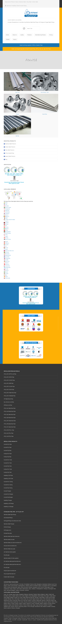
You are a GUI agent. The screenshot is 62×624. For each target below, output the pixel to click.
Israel (6, 249)
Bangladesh (8, 231)
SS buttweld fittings (8, 517)
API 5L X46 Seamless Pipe (10, 411)
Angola (6, 222)
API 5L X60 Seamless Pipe (10, 420)
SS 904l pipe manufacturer (10, 570)
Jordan (6, 273)
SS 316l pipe (6, 555)
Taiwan (6, 224)
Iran (6, 225)
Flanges (17, 114)
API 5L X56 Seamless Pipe (9, 417)
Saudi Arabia (8, 207)
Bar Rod (17, 135)
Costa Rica (7, 265)
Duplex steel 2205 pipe (9, 576)
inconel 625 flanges (8, 497)
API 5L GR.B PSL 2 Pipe (9, 430)
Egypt (6, 241)
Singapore (7, 208)
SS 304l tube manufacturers (10, 545)
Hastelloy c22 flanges (8, 506)
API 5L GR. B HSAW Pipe (9, 380)
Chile (6, 234)
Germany (7, 261)
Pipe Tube (17, 92)
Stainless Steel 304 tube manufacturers (13, 542)
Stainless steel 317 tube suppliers (11, 558)
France (6, 270)
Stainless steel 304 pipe (9, 539)
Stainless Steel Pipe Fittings (10, 514)
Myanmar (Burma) (9, 250)
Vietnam (7, 243)
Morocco (7, 264)
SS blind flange (7, 527)
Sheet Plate (44, 114)
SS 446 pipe (6, 567)
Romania (7, 253)
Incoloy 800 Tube (8, 469)
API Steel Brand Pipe (8, 398)
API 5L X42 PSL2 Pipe (8, 433)
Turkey (6, 237)
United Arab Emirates (10, 219)
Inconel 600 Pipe (8, 444)
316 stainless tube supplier (10, 551)
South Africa (8, 239)
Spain (6, 276)
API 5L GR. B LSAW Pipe (9, 386)
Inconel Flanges (7, 491)
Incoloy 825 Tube (7, 472)
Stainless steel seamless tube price (11, 536)
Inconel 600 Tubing (8, 481)
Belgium (7, 216)
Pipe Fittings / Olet (45, 92)
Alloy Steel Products (9, 150)
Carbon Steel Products (10, 146)
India (6, 202)
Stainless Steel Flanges (9, 523)
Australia (7, 256)
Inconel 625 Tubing (8, 487)
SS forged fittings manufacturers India (12, 520)
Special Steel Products (10, 156)
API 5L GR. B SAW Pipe (9, 389)
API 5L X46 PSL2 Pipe (8, 436)
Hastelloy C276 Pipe (8, 475)
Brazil (6, 272)
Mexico (6, 215)
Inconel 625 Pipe (7, 450)
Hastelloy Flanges (8, 500)
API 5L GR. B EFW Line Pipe (10, 374)
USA (6, 204)
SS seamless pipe (8, 533)
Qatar (6, 218)
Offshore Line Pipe (8, 405)
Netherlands (8, 255)
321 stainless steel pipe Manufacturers (12, 561)
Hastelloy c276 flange (9, 503)
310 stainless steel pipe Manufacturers (12, 564)
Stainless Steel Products (10, 143)
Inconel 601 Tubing (8, 484)
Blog (6, 159)
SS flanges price (7, 530)
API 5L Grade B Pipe (9, 153)
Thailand (7, 213)
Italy (6, 275)
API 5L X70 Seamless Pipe (9, 426)
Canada (7, 205)
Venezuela (7, 278)
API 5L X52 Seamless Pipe (9, 414)
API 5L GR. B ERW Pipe (9, 377)
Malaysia (7, 210)
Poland (6, 262)
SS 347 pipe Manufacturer (9, 573)
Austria (6, 227)
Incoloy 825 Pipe (7, 456)
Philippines (7, 258)
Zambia (7, 252)
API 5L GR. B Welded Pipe (9, 395)
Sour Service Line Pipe (9, 402)
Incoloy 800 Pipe (7, 453)
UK (6, 246)
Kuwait (6, 244)
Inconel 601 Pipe (7, 447)
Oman (6, 247)
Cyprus (6, 221)
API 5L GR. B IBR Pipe (8, 383)
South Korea (8, 233)
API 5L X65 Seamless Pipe (9, 423)
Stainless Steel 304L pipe (9, 548)
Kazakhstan (7, 267)
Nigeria (6, 228)
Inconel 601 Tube (8, 463)
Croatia (6, 259)
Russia (6, 269)
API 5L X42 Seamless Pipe (9, 408)
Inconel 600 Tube (8, 459)
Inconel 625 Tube (7, 466)
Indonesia (7, 212)
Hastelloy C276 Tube (8, 478)
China (6, 230)
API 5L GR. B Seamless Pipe (10, 392)
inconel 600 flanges (8, 494)
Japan (6, 236)
